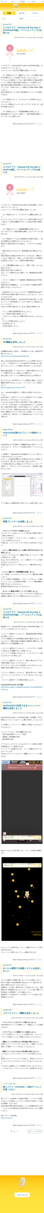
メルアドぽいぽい (10, 1084)
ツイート (39, 124)
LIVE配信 (22, 1)
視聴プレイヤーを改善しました (18, 521)
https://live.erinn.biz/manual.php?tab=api (15, 356)
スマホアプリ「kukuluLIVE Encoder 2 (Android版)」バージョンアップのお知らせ (21, 169)
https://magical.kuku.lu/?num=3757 (13, 387)
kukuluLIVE (7, 24)
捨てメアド (4, 1)
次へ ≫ (31, 1131)
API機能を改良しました (14, 342)
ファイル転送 (31, 1)
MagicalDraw (8, 429)
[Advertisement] (22, 144)
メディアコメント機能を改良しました (21, 1013)
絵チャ (13, 1)
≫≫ (39, 1131)
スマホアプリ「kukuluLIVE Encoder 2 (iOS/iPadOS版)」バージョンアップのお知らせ (22, 30)
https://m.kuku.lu (6, 1118)
